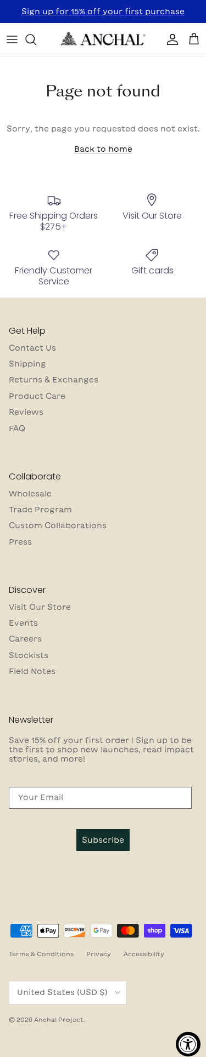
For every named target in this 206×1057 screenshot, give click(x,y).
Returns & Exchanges (53, 380)
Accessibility (144, 954)
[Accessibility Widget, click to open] (188, 1044)
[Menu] (12, 39)
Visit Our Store (40, 607)
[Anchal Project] (103, 39)
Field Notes (32, 671)
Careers (25, 639)
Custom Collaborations (58, 525)
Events (23, 623)
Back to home (103, 149)
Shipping (27, 364)
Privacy (98, 954)
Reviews (26, 412)
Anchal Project (58, 1019)
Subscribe (103, 840)
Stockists (28, 655)
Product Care (37, 396)
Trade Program (40, 509)
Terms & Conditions (41, 954)
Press (20, 542)
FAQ (17, 428)
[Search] (36, 39)
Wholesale (30, 494)
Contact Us (32, 348)
